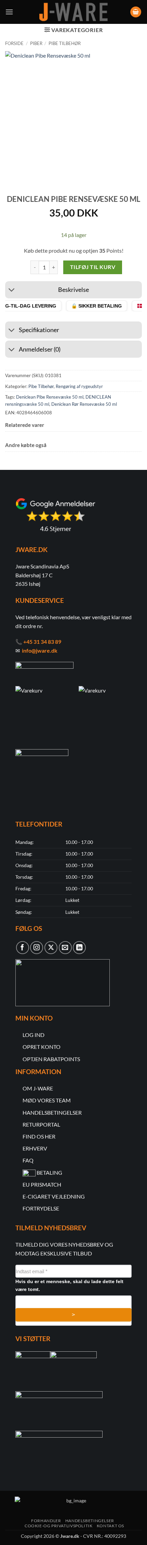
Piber (36, 43)
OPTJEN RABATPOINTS (51, 1059)
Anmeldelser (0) (40, 349)
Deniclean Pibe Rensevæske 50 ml (49, 397)
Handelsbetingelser (89, 1520)
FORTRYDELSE (41, 1208)
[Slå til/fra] (11, 290)
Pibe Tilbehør (65, 43)
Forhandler (46, 1520)
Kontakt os (110, 1525)
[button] (9, 11)
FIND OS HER (39, 1136)
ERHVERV (35, 1148)
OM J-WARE (38, 1088)
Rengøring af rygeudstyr (79, 386)
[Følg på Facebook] (22, 947)
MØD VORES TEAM (47, 1100)
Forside (14, 43)
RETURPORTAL (41, 1124)
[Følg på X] (50, 947)
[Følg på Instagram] (36, 947)
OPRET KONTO (42, 1046)
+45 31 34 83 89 (42, 641)
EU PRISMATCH (42, 1184)
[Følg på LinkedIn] (79, 947)
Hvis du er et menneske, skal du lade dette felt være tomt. (69, 1285)
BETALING (49, 1172)
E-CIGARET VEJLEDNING (54, 1196)
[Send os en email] (65, 947)
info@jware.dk (39, 650)
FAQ (28, 1160)
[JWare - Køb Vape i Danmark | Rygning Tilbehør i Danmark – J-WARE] (73, 12)
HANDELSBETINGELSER (52, 1112)
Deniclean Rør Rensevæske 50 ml (84, 404)
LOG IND (33, 1034)
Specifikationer (39, 329)
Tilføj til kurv (92, 267)
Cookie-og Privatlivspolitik (59, 1525)
